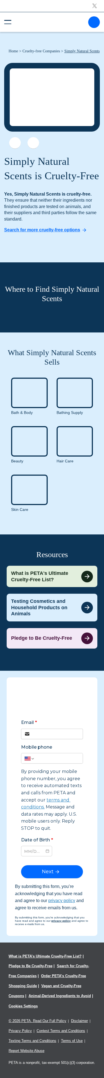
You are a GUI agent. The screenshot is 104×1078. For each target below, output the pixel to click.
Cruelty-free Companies (41, 51)
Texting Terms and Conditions (32, 1041)
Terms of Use (72, 1041)
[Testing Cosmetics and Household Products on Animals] (52, 607)
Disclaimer (79, 1021)
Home (13, 51)
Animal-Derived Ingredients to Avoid (60, 996)
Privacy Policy (20, 1031)
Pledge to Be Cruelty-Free (30, 966)
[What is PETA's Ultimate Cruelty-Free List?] (52, 576)
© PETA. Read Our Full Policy (37, 1021)
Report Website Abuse (26, 1051)
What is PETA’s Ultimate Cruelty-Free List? (45, 956)
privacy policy (61, 900)
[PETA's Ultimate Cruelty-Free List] (50, 21)
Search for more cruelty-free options (42, 229)
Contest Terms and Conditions (61, 1031)
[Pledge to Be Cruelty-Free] (52, 638)
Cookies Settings (23, 1006)
